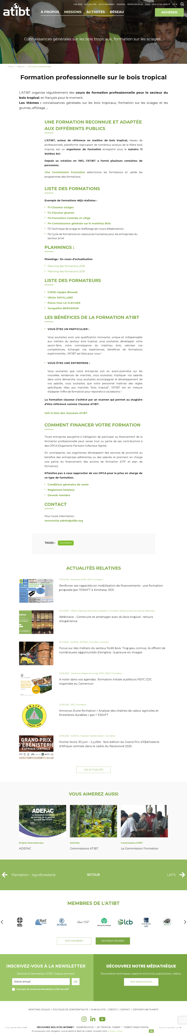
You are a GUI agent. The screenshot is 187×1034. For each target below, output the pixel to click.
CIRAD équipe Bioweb (63, 292)
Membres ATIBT (79, 579)
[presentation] (2, 922)
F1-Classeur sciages (61, 207)
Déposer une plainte (146, 1009)
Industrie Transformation (92, 736)
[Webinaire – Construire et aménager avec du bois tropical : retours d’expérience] (36, 622)
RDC (89, 579)
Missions (72, 12)
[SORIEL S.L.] (83, 922)
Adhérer (169, 12)
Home (10, 66)
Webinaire (150, 611)
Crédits (113, 1009)
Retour (93, 874)
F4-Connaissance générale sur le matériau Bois (79, 223)
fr (173, 4)
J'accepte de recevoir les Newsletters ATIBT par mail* (43, 989)
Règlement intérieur (61, 489)
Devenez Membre (113, 940)
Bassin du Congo (90, 673)
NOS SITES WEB (160, 4)
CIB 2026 (78, 4)
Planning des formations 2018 (66, 266)
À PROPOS (50, 12)
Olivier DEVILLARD (60, 297)
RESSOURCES (133, 4)
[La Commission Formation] (144, 821)
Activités (96, 12)
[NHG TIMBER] (19, 922)
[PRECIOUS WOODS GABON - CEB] (104, 922)
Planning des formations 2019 (66, 271)
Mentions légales (39, 1009)
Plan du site (98, 1009)
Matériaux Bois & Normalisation (93, 611)
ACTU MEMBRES (106, 4)
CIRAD (73, 611)
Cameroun (76, 673)
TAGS (147, 4)
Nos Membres (74, 940)
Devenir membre (59, 495)
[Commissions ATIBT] (93, 821)
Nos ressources (141, 981)
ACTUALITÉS (90, 4)
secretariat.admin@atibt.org (64, 520)
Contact (125, 1009)
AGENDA (121, 4)
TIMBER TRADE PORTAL (136, 1027)
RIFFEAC (84, 642)
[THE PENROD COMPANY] (61, 922)
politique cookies (115, 1031)
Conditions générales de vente (68, 484)
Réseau (117, 12)
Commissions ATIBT (84, 848)
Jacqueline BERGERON (63, 308)
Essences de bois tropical (132, 611)
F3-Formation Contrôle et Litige (69, 218)
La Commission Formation (139, 848)
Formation (66, 542)
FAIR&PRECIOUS (85, 1027)
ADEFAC (74, 642)
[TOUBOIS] (146, 922)
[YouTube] (102, 1020)
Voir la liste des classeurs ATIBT (66, 413)
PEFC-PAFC (105, 673)
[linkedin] (92, 1020)
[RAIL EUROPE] (40, 922)
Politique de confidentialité (70, 1009)
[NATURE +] (167, 922)
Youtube (104, 642)
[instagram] (84, 1020)
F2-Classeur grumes (61, 212)
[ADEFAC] (42, 821)
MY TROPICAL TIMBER (108, 1027)
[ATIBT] (17, 9)
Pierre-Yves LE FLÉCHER (64, 302)
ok (151, 1031)
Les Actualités (93, 769)
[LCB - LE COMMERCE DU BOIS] (125, 922)
